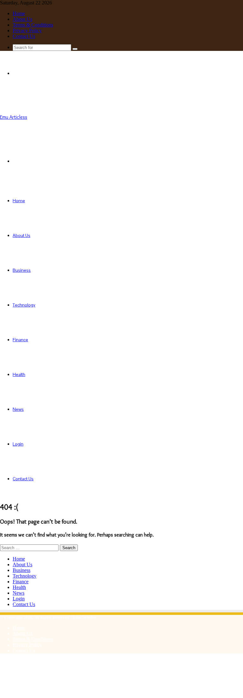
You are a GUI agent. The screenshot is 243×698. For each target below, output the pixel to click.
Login (18, 444)
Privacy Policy (27, 30)
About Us (22, 19)
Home (19, 13)
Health (19, 374)
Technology (24, 305)
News (18, 409)
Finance (20, 340)
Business (22, 270)
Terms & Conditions (33, 24)
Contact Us (24, 36)
